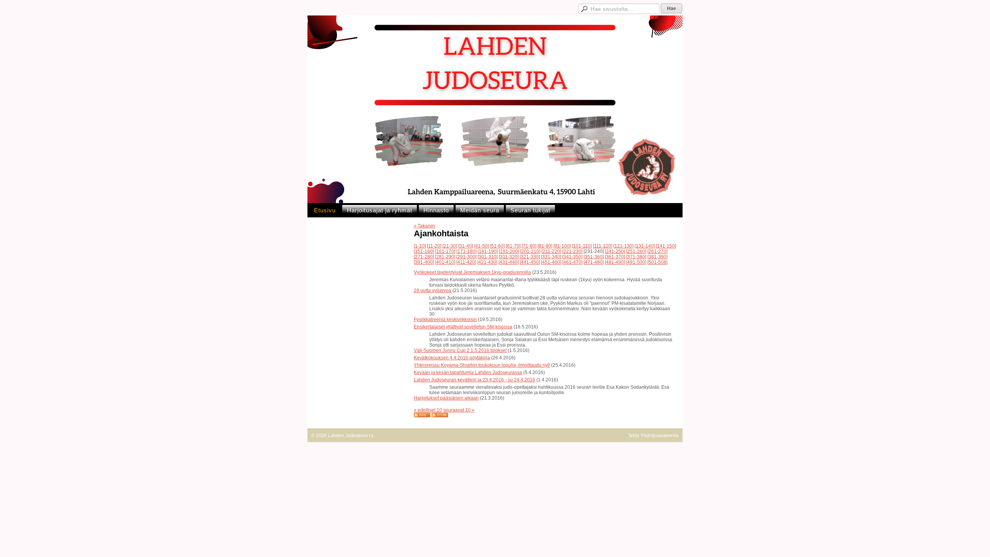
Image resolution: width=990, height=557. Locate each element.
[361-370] (615, 257)
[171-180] (466, 251)
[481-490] (615, 262)
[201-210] (530, 251)
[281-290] (445, 257)
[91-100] (562, 246)
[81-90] (545, 246)
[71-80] (529, 246)
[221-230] (572, 251)
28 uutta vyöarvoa (432, 290)
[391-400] (424, 262)
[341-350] (572, 257)
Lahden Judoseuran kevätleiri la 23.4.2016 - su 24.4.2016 (474, 380)
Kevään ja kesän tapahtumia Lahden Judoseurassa (468, 372)
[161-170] (445, 251)
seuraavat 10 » (459, 410)
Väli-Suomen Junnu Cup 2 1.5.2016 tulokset (460, 350)
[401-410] (445, 262)
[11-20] (434, 246)
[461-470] (572, 262)
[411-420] (466, 262)
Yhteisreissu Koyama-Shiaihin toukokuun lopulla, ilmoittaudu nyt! (482, 365)
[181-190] (488, 251)
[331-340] (551, 257)
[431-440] (508, 262)
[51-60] (497, 246)
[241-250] (615, 251)
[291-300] (466, 257)
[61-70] (513, 246)
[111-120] (602, 246)
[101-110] (582, 246)
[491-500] (636, 262)
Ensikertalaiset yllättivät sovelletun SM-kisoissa (463, 327)
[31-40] (465, 246)
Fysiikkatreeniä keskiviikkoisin (445, 319)
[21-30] (449, 246)
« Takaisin (424, 226)
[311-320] (509, 257)
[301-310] (488, 257)
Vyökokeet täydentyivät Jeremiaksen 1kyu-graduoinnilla (472, 272)
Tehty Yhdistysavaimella (653, 435)
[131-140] (645, 246)
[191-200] (509, 251)
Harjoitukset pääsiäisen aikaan (446, 398)
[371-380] (636, 257)
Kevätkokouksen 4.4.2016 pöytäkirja (452, 358)
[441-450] (530, 262)
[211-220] (551, 251)
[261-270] (657, 251)
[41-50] (481, 246)
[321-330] (530, 257)
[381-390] (657, 257)
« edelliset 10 (428, 410)
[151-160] (424, 251)
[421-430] (487, 262)
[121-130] (623, 246)
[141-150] (666, 246)
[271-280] (424, 257)
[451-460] (551, 262)
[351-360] (594, 257)
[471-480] (594, 262)
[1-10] (420, 246)
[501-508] (657, 262)
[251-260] (636, 251)
